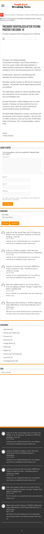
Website (5, 191)
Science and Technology (11, 354)
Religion (6, 350)
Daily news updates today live (16, 284)
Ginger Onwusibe (6, 372)
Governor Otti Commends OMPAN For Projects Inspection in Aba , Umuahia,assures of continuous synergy (23, 269)
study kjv (9, 232)
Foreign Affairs (8, 343)
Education (6, 340)
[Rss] (22, 530)
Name (4, 177)
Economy (6, 336)
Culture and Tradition (10, 333)
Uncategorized (11, 18)
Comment (6, 157)
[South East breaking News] (22, 5)
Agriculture (6, 329)
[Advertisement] (22, 402)
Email (4, 184)
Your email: (5, 214)
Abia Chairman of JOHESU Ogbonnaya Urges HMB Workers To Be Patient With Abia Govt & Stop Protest (24, 305)
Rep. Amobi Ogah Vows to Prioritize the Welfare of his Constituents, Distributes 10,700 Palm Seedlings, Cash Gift (23, 235)
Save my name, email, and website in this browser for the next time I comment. (21, 199)
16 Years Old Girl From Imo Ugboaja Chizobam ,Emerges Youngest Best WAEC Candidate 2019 (24, 287)
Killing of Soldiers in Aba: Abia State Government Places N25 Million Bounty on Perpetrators (22, 453)
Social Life (6, 357)
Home (4, 18)
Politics (5, 347)
